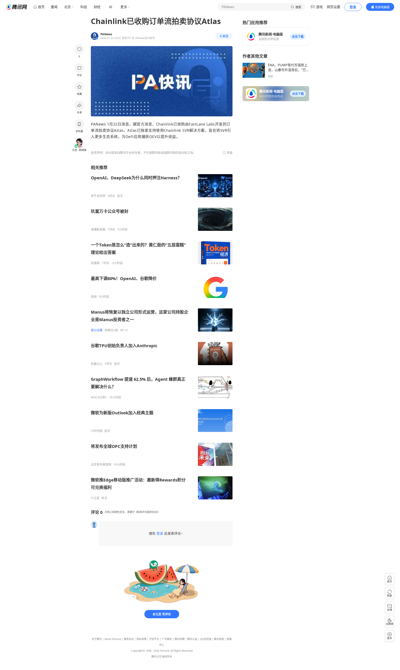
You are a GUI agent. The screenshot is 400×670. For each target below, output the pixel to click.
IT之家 (95, 498)
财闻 (94, 296)
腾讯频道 (219, 639)
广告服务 (167, 639)
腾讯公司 (156, 656)
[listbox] (161, 332)
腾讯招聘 (180, 639)
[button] (298, 36)
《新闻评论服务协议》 (147, 512)
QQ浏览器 (205, 639)
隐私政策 (141, 639)
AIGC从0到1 (99, 397)
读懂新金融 (98, 229)
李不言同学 (98, 195)
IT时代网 (96, 430)
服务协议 (129, 639)
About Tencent (112, 639)
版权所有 (167, 656)
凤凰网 (95, 262)
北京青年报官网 (101, 464)
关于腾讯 (97, 639)
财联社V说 (111, 330)
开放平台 (154, 639)
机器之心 (96, 363)
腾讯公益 (192, 639)
